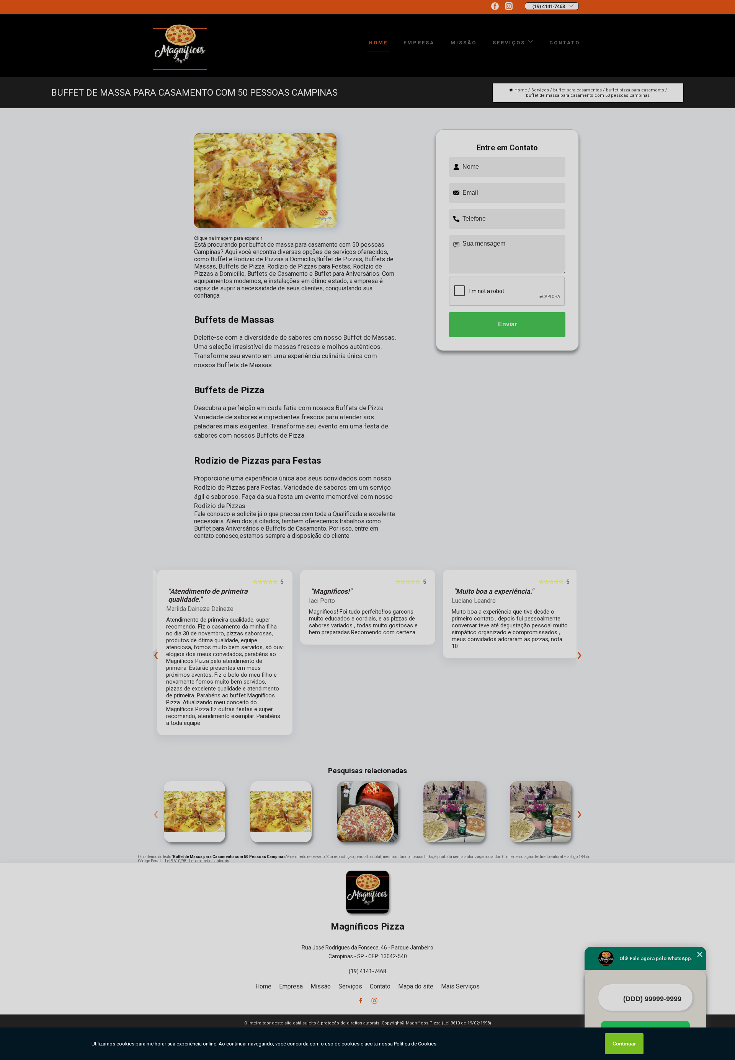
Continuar (624, 1044)
